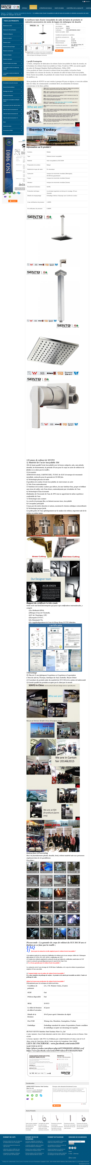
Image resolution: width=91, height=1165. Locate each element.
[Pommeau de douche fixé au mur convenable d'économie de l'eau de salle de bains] (70, 1118)
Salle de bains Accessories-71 (10, 118)
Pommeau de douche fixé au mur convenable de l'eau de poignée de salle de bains (82, 1126)
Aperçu (24, 8)
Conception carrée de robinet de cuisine (11, 68)
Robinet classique (7, 59)
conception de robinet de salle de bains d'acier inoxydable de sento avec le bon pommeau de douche (43, 1127)
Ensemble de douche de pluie (10, 83)
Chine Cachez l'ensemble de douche (25, 1161)
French (87, 1)
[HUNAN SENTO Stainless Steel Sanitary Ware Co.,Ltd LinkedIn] (70, 1148)
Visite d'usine (59, 8)
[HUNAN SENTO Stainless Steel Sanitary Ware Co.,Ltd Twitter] (75, 1148)
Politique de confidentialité (8, 1161)
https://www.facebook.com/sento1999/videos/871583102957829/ (54, 1051)
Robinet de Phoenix (8, 95)
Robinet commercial (8, 50)
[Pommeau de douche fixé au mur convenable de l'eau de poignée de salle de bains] (82, 1118)
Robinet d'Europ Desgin (9, 46)
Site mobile (73, 1157)
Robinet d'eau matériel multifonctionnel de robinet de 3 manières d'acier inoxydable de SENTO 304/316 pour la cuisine (35, 1151)
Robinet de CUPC (7, 25)
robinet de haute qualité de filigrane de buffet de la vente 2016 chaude (57, 1142)
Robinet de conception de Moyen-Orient (11, 100)
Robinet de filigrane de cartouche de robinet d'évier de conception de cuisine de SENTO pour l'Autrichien (56, 1151)
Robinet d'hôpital (7, 55)
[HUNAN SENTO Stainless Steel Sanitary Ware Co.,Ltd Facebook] (72, 1148)
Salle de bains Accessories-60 (10, 109)
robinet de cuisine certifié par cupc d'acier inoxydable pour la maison (11, 1150)
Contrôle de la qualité (75, 8)
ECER (87, 1163)
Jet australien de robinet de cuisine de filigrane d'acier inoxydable (57, 1146)
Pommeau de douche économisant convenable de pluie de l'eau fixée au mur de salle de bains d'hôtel (57, 1127)
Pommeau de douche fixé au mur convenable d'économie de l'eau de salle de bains (69, 1126)
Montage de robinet (8, 91)
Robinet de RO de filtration (9, 30)
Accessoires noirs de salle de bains (11, 105)
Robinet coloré (6, 42)
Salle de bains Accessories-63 (10, 113)
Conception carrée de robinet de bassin (11, 74)
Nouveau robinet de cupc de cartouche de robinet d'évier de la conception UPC (12, 1143)
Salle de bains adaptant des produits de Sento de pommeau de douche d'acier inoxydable (31, 1127)
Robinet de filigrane (8, 34)
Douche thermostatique (9, 87)
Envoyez (71, 1143)
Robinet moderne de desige (10, 63)
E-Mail (70, 1153)
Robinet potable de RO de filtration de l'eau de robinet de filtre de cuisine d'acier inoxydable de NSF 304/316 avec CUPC (35, 1155)
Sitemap (76, 1153)
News (70, 1151)
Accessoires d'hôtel (8, 130)
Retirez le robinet (7, 38)
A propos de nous (45, 8)
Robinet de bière (7, 126)
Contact (60, 50)
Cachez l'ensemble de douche (22, 13)
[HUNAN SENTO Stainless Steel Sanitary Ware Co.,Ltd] (83, 1)
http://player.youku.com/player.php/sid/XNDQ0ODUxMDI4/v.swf (55, 1048)
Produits (33, 8)
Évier (4, 122)
